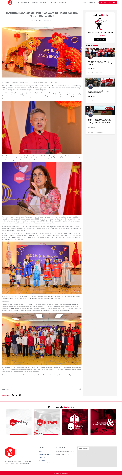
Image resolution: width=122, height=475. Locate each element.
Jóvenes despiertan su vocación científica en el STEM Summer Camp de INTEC (100, 62)
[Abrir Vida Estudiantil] (28, 2)
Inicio (40, 452)
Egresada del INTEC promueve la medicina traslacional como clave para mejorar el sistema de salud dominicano (99, 121)
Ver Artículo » (92, 68)
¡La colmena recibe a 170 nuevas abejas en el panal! (99, 92)
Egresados (42, 460)
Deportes (42, 457)
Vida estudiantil (44, 454)
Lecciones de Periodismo (47, 463)
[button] (13, 395)
